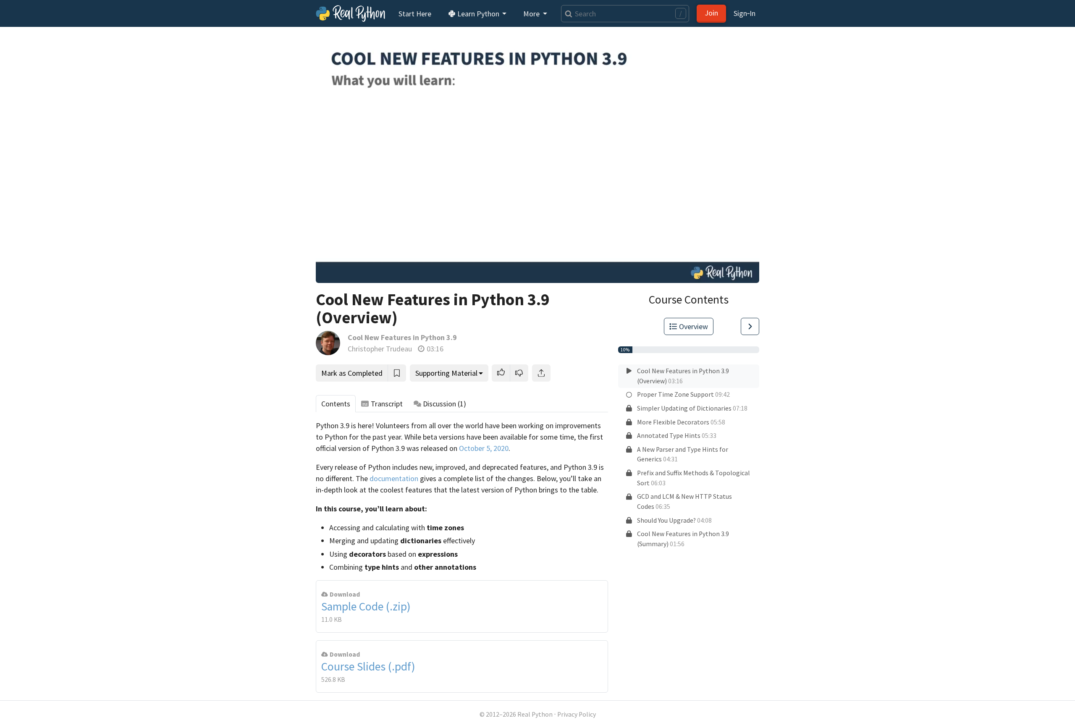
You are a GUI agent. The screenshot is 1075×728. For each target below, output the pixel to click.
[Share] (541, 373)
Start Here (415, 13)
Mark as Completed (352, 373)
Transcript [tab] (387, 404)
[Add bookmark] (397, 373)
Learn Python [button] (478, 13)
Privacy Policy (576, 714)
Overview (693, 326)
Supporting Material (446, 373)
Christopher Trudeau (380, 349)
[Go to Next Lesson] (750, 326)
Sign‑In (744, 13)
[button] (501, 373)
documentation (394, 478)
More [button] (532, 13)
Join (711, 13)
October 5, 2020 (484, 448)
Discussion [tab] (444, 404)
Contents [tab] (335, 404)
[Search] (566, 13)
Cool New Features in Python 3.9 (402, 337)
